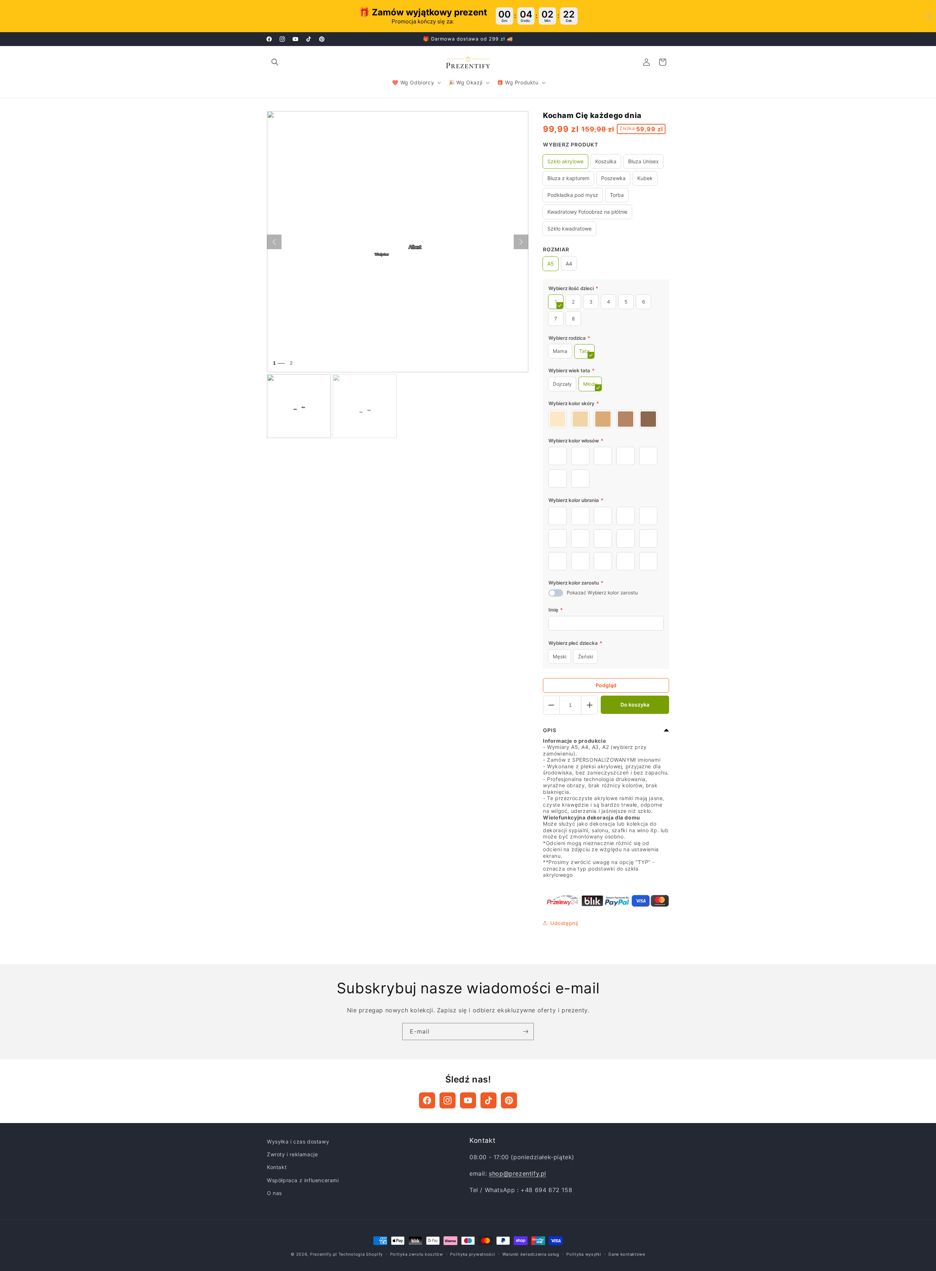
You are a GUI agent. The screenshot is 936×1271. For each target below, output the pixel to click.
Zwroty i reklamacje (292, 1154)
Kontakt (277, 1167)
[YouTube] (468, 1100)
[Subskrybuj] (525, 1031)
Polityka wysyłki (583, 1254)
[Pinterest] (509, 1100)
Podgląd (606, 685)
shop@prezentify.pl (517, 1173)
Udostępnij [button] (564, 923)
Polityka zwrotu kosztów (416, 1254)
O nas (274, 1193)
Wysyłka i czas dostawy (298, 1141)
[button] (275, 62)
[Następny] (521, 242)
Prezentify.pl (323, 1254)
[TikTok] (488, 1100)
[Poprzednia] (274, 242)
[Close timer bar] (929, 16)
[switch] (555, 593)
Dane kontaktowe (626, 1254)
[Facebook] (427, 1100)
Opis (549, 730)
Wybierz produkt (570, 144)
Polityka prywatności (472, 1254)
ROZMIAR (556, 249)
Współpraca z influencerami (303, 1180)
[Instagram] (447, 1100)
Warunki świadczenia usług (530, 1254)
